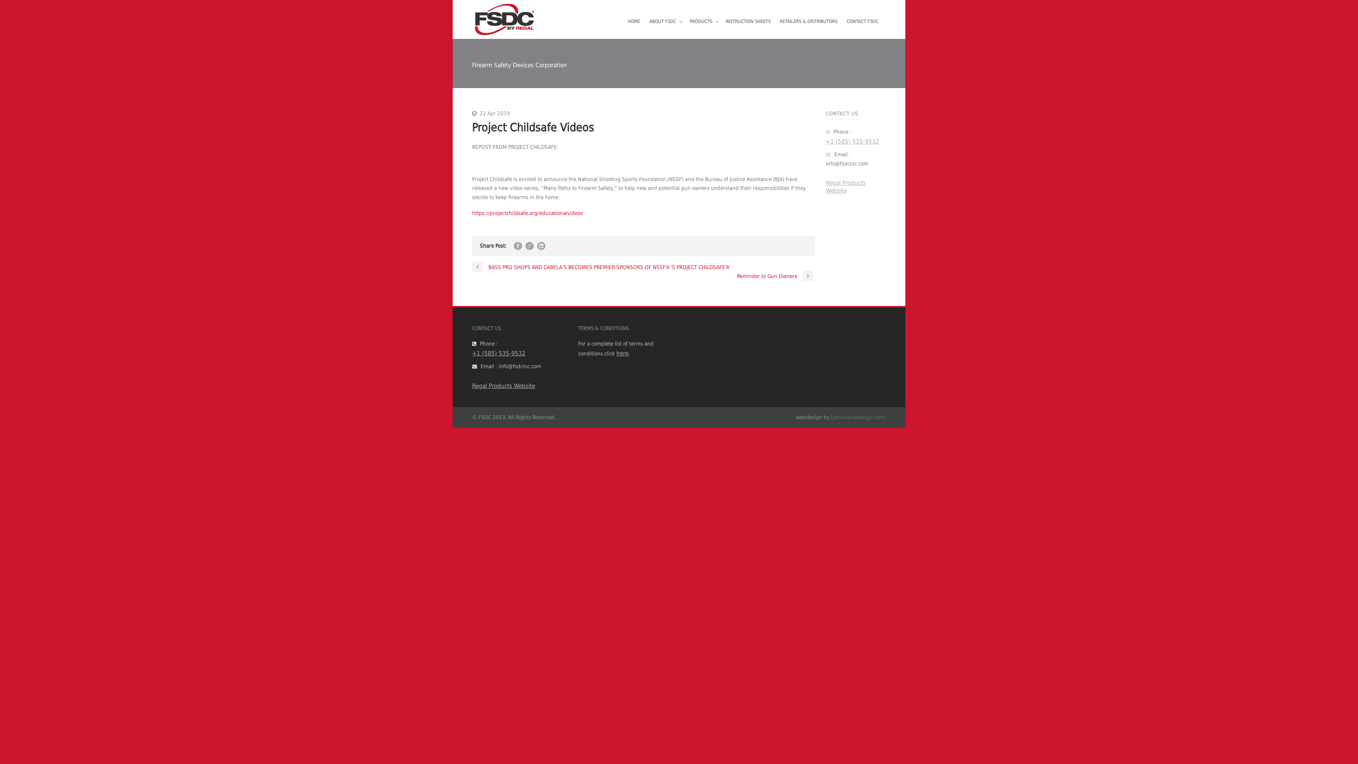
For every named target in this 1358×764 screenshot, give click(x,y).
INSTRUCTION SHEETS (748, 21)
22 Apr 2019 (495, 113)
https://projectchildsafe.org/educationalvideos (527, 213)
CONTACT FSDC (862, 21)
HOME (634, 21)
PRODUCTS (701, 21)
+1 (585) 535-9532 (852, 141)
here (622, 353)
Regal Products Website (846, 186)
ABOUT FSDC (662, 21)
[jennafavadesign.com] (858, 417)
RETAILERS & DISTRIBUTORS (808, 21)
